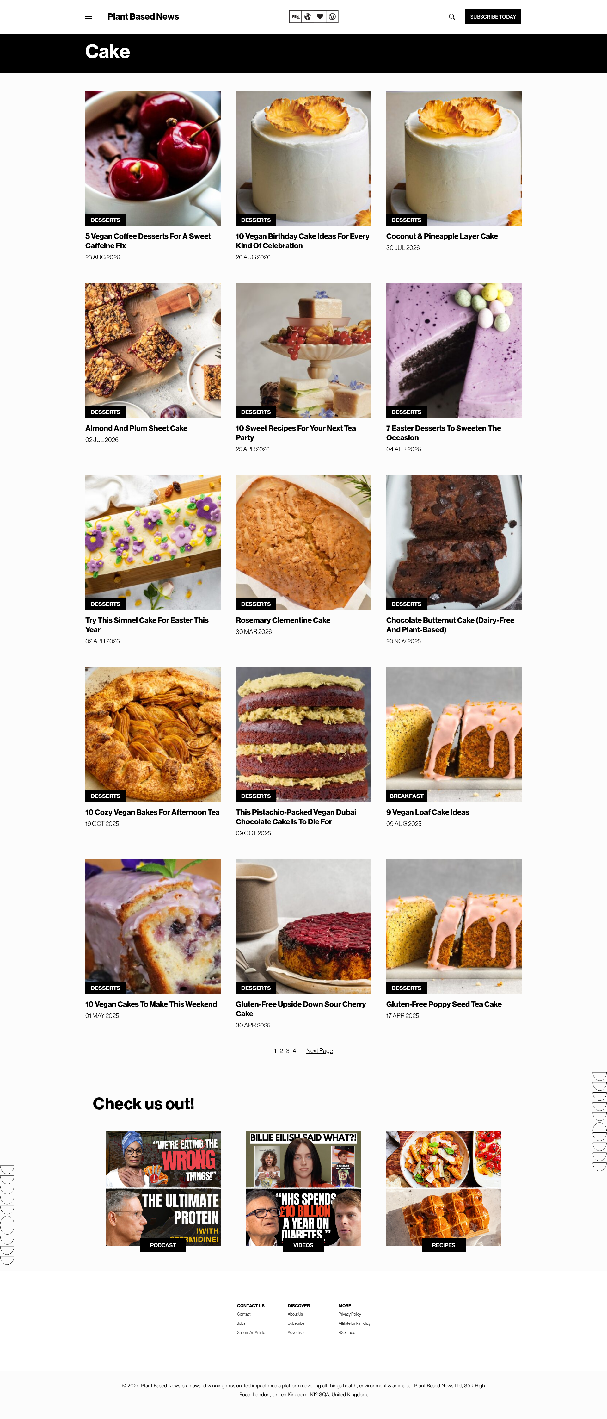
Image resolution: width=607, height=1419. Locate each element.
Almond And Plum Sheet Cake (136, 428)
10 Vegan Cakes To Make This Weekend (151, 1004)
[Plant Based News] (88, 17)
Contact (244, 1314)
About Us (295, 1314)
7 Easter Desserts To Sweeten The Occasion (443, 432)
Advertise (296, 1332)
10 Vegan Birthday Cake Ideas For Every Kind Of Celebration (303, 240)
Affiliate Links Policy (355, 1323)
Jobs (241, 1323)
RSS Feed (347, 1332)
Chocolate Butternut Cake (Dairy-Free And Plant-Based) (450, 624)
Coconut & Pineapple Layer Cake (442, 236)
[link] (314, 16)
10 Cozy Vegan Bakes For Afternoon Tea (152, 812)
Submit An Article (251, 1332)
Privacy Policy (350, 1314)
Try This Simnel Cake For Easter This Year (147, 624)
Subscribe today (493, 17)
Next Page (319, 1051)
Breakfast (407, 796)
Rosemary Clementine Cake (283, 620)
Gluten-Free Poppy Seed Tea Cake (444, 1004)
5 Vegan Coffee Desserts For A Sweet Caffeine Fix (148, 240)
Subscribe (296, 1323)
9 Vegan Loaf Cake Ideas (427, 812)
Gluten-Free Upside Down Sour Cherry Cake (301, 1008)
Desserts (105, 220)
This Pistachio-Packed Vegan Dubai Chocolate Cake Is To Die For (296, 816)
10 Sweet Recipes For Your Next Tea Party (296, 432)
